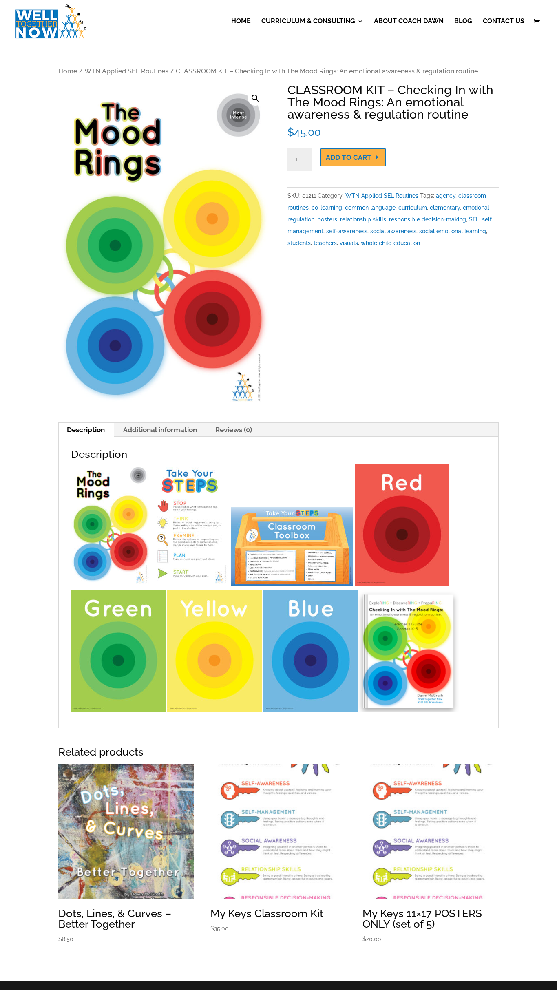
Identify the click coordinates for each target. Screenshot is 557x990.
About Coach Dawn (409, 21)
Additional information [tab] (160, 430)
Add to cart (348, 157)
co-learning (327, 207)
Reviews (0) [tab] (233, 430)
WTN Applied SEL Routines (126, 71)
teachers (325, 243)
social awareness (393, 231)
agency (445, 195)
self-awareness (346, 231)
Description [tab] (86, 430)
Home (241, 21)
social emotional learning (452, 231)
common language (370, 207)
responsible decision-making (427, 219)
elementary (445, 207)
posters (327, 219)
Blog (463, 21)
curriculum (412, 207)
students (299, 243)
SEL (474, 219)
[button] (255, 98)
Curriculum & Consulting (308, 21)
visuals (349, 243)
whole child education (390, 243)
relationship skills (363, 219)
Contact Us (503, 21)
